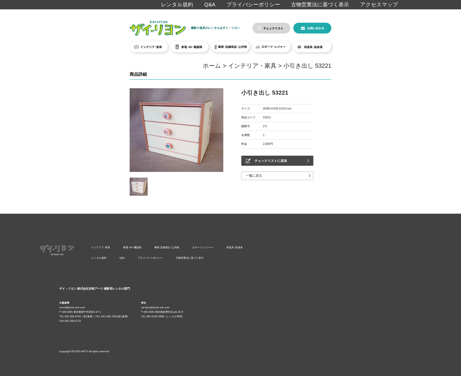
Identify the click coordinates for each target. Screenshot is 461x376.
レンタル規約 (177, 4)
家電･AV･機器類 (132, 247)
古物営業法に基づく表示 (320, 4)
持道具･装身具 (234, 247)
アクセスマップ (379, 4)
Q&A (209, 4)
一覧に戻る (254, 175)
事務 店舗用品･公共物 (166, 247)
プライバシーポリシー (253, 4)
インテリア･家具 (100, 247)
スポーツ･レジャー (202, 247)
